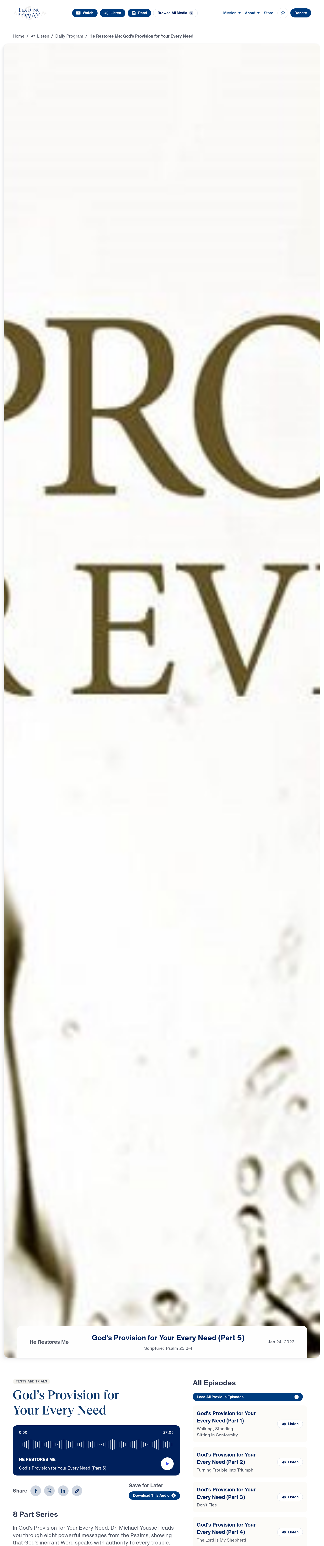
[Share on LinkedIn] (63, 1490)
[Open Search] (282, 13)
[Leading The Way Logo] (30, 13)
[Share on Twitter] (49, 1490)
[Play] (167, 1463)
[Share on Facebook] (35, 1490)
